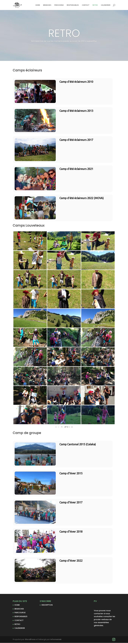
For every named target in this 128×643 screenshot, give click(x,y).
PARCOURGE (59, 5)
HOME (38, 5)
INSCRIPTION (47, 605)
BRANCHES (47, 5)
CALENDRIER (105, 5)
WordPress (30, 639)
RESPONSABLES (73, 5)
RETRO (95, 5)
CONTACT (85, 5)
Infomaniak (56, 639)
